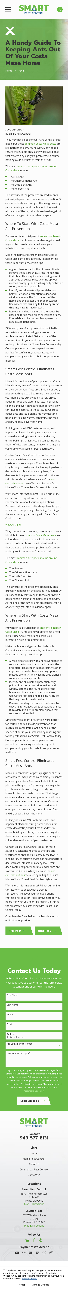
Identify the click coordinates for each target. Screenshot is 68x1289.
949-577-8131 (34, 1138)
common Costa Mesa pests (40, 143)
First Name (12, 995)
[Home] (34, 9)
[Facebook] (34, 1240)
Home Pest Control (34, 1158)
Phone (10, 1014)
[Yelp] (41, 1240)
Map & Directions (34, 1204)
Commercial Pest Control (34, 1169)
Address (11, 1034)
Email (9, 1024)
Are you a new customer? (20, 1044)
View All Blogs (13, 525)
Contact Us (34, 1175)
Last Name (12, 1005)
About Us (34, 1164)
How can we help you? (18, 1053)
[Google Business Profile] (27, 1240)
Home (34, 1153)
